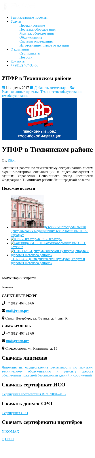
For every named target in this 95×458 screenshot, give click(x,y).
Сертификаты (29, 53)
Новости (25, 57)
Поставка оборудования (37, 29)
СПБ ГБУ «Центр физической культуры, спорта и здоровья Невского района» (48, 261)
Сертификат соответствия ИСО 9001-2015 (34, 394)
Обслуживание (30, 37)
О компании (20, 49)
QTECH (8, 439)
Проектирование (32, 25)
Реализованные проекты (29, 17)
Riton (11, 160)
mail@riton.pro (17, 311)
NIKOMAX (10, 431)
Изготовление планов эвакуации (44, 45)
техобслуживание (15, 95)
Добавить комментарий (52, 88)
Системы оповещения (36, 41)
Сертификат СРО (15, 413)
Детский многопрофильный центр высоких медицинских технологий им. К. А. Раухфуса (49, 231)
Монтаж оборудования (36, 33)
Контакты (18, 61)
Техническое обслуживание (61, 92)
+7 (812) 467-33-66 (24, 65)
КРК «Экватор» (50, 239)
